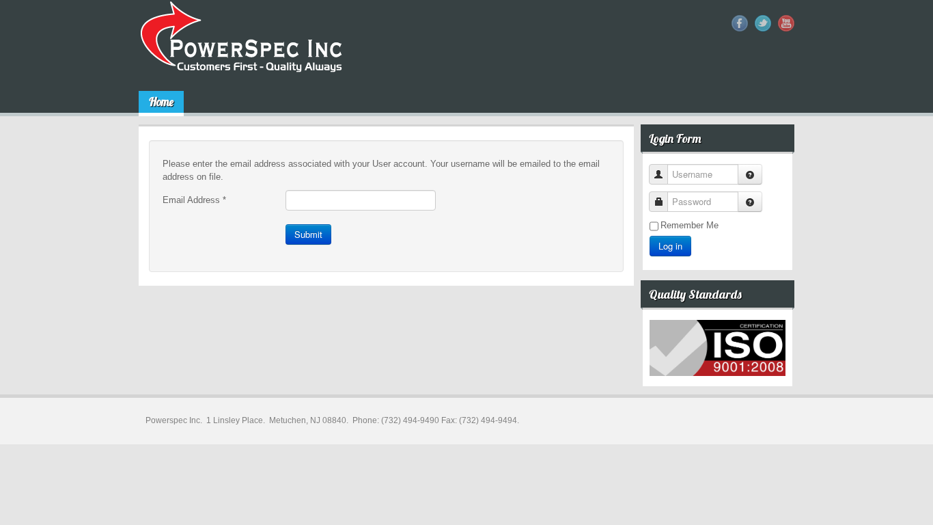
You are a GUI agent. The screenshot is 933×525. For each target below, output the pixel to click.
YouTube (786, 23)
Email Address (194, 200)
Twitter (763, 23)
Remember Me (689, 225)
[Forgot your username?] (750, 174)
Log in (670, 245)
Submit (308, 234)
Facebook (740, 23)
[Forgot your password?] (750, 201)
